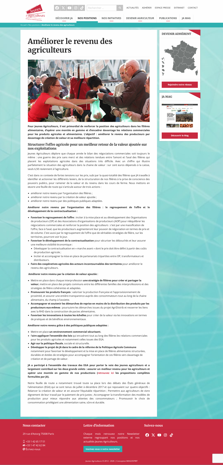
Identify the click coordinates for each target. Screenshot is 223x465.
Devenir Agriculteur (140, 18)
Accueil (23, 25)
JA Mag (186, 18)
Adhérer (147, 7)
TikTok (82, 8)
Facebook (57, 8)
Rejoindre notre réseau (180, 84)
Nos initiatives (111, 18)
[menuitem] (57, 8)
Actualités (133, 7)
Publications (168, 18)
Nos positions (34, 25)
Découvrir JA (64, 18)
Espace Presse (163, 7)
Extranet (179, 7)
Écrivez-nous (32, 449)
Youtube (69, 8)
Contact (193, 7)
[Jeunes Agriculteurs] (35, 11)
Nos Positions (87, 18)
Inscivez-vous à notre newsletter (103, 449)
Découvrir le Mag (180, 135)
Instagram (76, 8)
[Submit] (120, 8)
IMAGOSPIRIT (132, 461)
